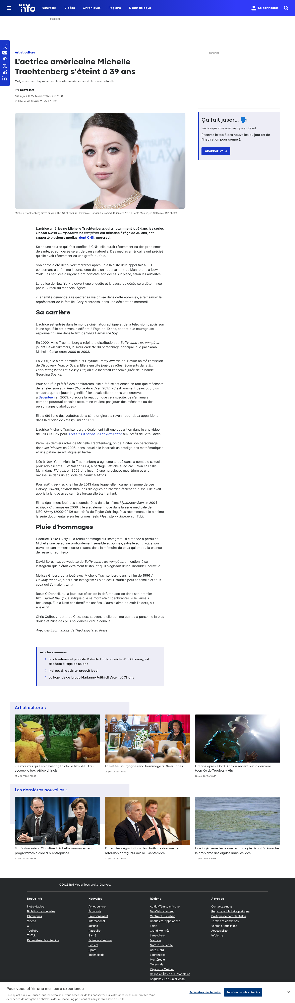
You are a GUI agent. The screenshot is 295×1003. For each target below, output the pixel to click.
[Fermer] (288, 992)
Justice (93, 925)
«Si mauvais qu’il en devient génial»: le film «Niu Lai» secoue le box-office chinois (54, 768)
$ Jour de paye (140, 8)
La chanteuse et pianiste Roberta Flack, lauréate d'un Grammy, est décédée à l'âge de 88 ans (99, 661)
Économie (94, 911)
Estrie (153, 925)
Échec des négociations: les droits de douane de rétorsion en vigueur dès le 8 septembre (141, 850)
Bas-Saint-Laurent (162, 911)
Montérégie (157, 959)
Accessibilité (219, 930)
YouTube (32, 930)
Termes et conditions (225, 921)
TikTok (31, 935)
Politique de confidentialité (228, 916)
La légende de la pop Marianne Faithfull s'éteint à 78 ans (91, 677)
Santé (92, 935)
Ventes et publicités (224, 925)
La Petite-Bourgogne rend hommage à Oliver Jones (144, 766)
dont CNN (86, 237)
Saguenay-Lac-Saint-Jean (167, 978)
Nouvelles (49, 8)
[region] (147, 992)
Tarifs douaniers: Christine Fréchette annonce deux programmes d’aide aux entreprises (54, 850)
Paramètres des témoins (43, 940)
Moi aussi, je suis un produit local (73, 670)
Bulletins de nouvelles (41, 911)
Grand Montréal (160, 930)
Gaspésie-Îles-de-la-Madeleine (170, 974)
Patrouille (94, 930)
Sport (92, 950)
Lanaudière (157, 935)
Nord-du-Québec (161, 945)
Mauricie (155, 940)
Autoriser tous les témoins (243, 992)
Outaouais (156, 964)
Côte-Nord (157, 950)
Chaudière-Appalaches (165, 921)
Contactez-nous (221, 906)
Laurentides (157, 954)
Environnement (98, 916)
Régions (115, 8)
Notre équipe (35, 906)
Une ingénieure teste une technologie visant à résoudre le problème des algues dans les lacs (237, 850)
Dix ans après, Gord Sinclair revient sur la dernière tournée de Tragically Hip (233, 768)
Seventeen (47, 397)
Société (93, 945)
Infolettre (217, 935)
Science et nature (100, 940)
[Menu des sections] (9, 8)
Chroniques (92, 8)
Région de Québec (162, 969)
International (96, 921)
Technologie (96, 954)
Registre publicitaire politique (230, 911)
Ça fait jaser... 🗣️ (224, 120)
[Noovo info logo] (27, 8)
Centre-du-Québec (162, 916)
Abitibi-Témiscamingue (165, 906)
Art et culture (25, 52)
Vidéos (69, 8)
